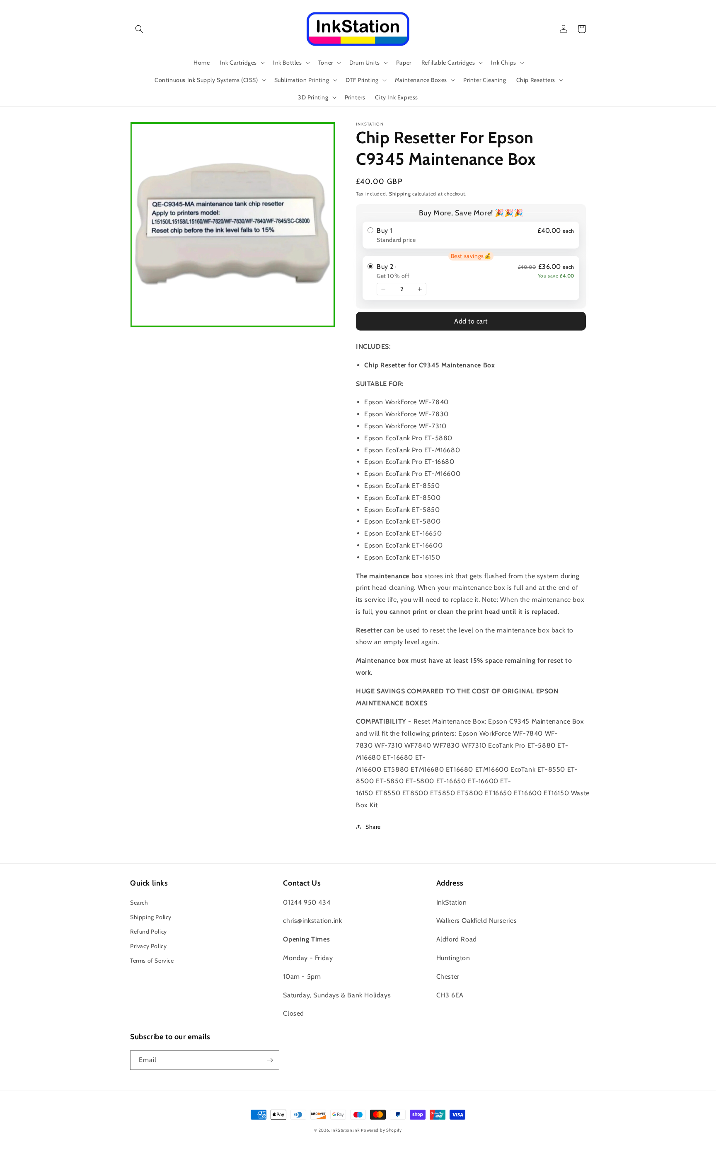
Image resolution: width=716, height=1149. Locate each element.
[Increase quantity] (420, 289)
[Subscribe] (270, 1060)
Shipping (400, 194)
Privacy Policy (148, 946)
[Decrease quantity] (383, 289)
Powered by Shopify (381, 1130)
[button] (139, 29)
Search (139, 902)
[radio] (471, 235)
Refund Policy (148, 931)
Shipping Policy (151, 917)
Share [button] (373, 826)
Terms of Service (152, 960)
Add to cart (471, 321)
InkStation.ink (345, 1130)
